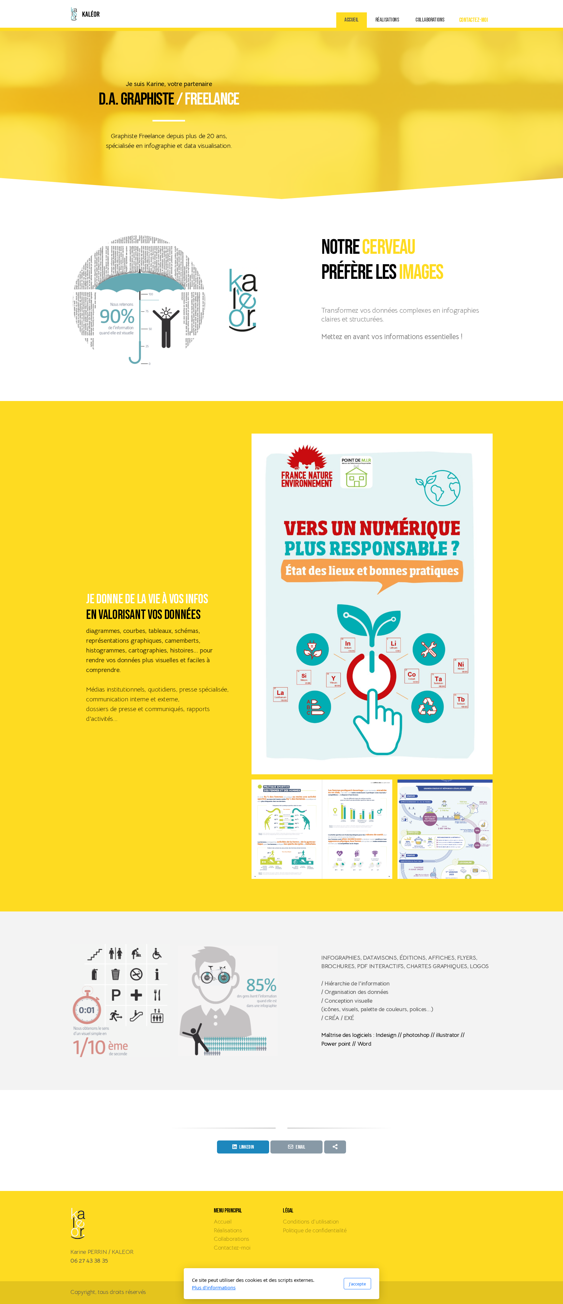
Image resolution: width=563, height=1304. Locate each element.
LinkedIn (246, 1147)
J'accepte (357, 1284)
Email (300, 1147)
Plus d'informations (214, 1287)
